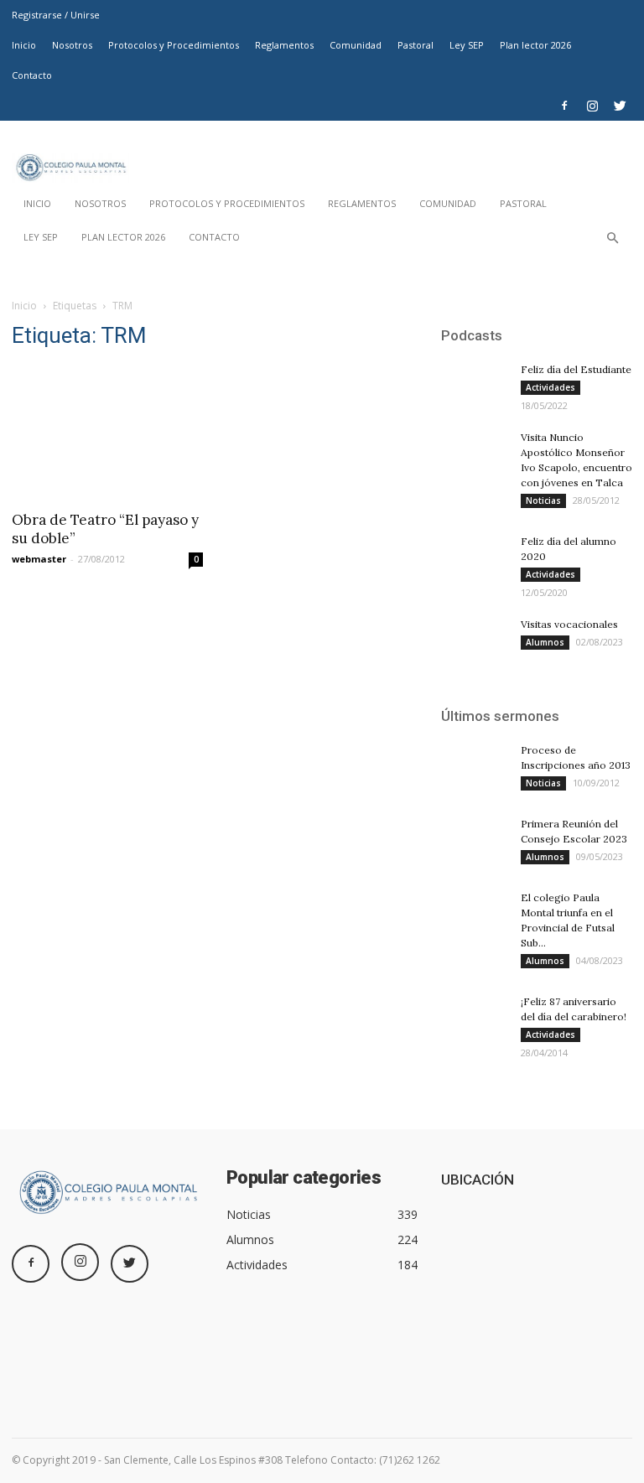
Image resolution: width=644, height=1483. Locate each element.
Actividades (550, 387)
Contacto (32, 75)
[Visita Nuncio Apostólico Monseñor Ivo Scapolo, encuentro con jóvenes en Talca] (474, 455)
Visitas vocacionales (569, 624)
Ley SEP (466, 45)
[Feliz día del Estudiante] (474, 385)
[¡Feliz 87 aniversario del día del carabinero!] (474, 1016)
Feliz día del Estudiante (576, 369)
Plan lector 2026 (535, 45)
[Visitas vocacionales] (474, 640)
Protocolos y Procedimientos (173, 45)
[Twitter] (619, 106)
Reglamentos (284, 45)
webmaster (39, 558)
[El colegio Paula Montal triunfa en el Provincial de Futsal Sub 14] (474, 913)
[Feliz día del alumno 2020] (474, 557)
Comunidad (356, 45)
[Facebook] (564, 106)
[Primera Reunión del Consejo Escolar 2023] (474, 840)
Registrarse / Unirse (56, 14)
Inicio (24, 45)
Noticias (543, 500)
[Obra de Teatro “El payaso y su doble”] (107, 433)
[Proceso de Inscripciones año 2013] (474, 766)
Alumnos (545, 642)
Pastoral (415, 45)
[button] (612, 241)
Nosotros (72, 45)
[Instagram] (592, 106)
